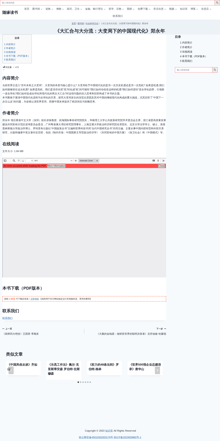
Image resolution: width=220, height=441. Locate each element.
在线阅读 (10, 52)
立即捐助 (35, 299)
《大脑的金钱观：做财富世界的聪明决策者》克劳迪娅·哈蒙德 (131, 331)
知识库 (184, 8)
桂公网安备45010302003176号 (96, 437)
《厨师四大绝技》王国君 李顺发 (20, 331)
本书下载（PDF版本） (17, 56)
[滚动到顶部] (202, 399)
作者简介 (10, 48)
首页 (26, 8)
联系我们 (118, 16)
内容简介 (10, 44)
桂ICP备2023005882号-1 (127, 437)
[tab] (78, 382)
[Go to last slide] (11, 370)
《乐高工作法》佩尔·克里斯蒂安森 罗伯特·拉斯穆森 (64, 369)
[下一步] (157, 370)
